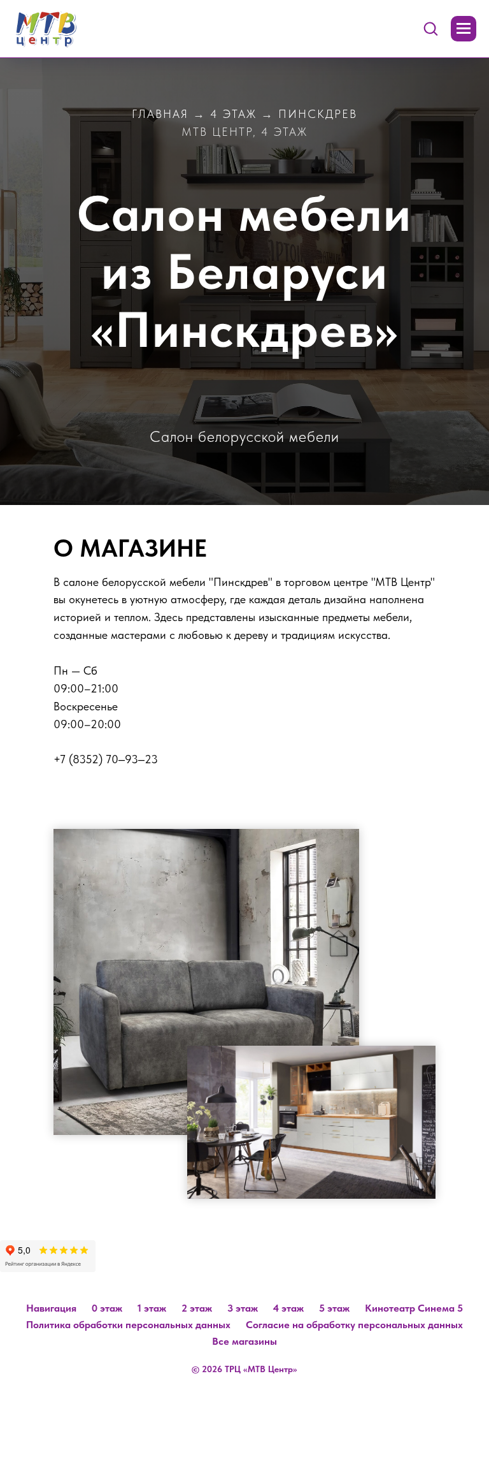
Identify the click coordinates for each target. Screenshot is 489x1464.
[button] (430, 28)
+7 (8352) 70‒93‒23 (105, 1327)
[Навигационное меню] (463, 28)
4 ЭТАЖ (233, 114)
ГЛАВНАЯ (160, 114)
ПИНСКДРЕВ (317, 114)
